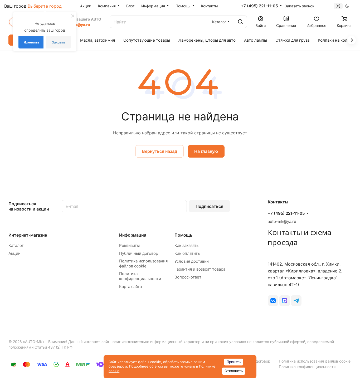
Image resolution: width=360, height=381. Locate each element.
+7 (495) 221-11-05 (259, 6)
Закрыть (58, 42)
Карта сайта (130, 286)
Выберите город (45, 6)
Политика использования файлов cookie (143, 263)
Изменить (31, 42)
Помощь (183, 235)
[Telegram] (296, 300)
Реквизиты (129, 245)
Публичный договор (138, 253)
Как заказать (186, 245)
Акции (14, 253)
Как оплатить (187, 253)
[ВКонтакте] (273, 300)
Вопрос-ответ (187, 277)
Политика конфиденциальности (140, 276)
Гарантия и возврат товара (199, 269)
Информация (132, 235)
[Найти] (240, 22)
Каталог (16, 245)
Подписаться (209, 206)
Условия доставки (191, 261)
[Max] (284, 300)
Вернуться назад (159, 151)
